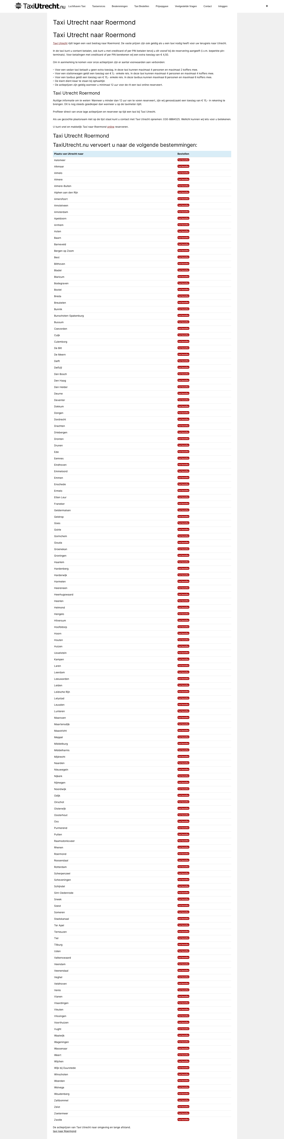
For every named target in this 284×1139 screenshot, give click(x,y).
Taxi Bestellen (141, 6)
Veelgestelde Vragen (186, 6)
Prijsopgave (162, 6)
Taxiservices (98, 6)
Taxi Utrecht (60, 43)
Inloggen (222, 6)
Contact (208, 6)
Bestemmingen (120, 6)
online (110, 126)
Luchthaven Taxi (76, 6)
